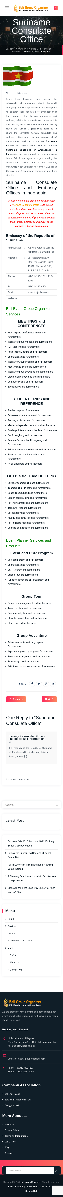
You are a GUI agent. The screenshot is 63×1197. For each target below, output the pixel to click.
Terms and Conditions (16, 1136)
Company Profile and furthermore (25, 381)
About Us (15, 962)
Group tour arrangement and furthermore (29, 603)
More (10, 948)
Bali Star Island (12, 1094)
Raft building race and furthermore (26, 522)
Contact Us (16, 969)
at (10, 742)
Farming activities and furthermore (26, 420)
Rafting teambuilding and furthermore (28, 502)
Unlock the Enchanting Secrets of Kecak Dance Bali (29, 855)
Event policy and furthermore (23, 386)
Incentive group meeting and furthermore (30, 341)
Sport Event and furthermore (23, 356)
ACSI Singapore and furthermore (25, 463)
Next (47, 699)
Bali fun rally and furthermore (23, 512)
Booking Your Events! (15, 1029)
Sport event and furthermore (23, 564)
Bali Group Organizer (31, 1182)
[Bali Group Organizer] (31, 8)
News (13, 955)
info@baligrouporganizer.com (26, 1058)
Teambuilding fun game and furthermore (29, 487)
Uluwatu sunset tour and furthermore (27, 618)
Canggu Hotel (12, 1105)
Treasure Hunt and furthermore (24, 507)
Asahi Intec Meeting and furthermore (27, 351)
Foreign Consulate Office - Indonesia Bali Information (27, 737)
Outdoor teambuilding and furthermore (28, 482)
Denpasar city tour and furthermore (27, 613)
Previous (17, 699)
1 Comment (22, 93)
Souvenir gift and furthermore (23, 661)
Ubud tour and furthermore (22, 623)
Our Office (10, 1141)
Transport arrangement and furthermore (29, 656)
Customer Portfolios (21, 940)
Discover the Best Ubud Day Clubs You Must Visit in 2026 (31, 890)
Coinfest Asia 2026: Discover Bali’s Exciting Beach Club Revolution (31, 843)
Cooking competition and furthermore (28, 527)
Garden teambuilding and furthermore (28, 497)
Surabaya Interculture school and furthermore (32, 430)
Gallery (11, 933)
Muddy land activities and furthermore (28, 517)
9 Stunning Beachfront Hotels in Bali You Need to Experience (32, 878)
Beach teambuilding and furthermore (27, 492)
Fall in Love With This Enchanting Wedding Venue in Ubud (30, 866)
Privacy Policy (12, 1130)
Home (11, 49)
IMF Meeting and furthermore (24, 346)
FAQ (7, 1147)
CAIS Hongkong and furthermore (25, 435)
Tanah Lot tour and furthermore (25, 608)
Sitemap (9, 1153)
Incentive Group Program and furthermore (30, 361)
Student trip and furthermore (23, 410)
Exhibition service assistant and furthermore (31, 666)
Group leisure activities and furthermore (29, 376)
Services (12, 926)
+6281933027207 (24, 1067)
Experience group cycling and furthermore (30, 651)
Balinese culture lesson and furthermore (29, 415)
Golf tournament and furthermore (25, 559)
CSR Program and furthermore (24, 569)
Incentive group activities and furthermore (30, 371)
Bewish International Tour (18, 1099)
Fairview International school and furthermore (32, 449)
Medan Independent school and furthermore (31, 425)
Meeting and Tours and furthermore (27, 366)
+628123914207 (25, 1071)
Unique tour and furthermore (23, 574)
